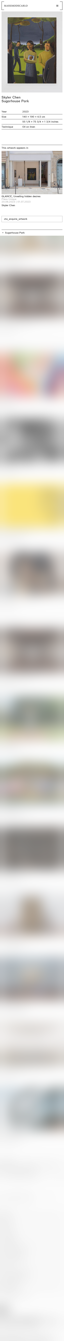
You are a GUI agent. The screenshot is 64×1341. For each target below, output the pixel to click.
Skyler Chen (11, 97)
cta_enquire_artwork (15, 219)
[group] (32, 51)
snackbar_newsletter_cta (48, 1338)
